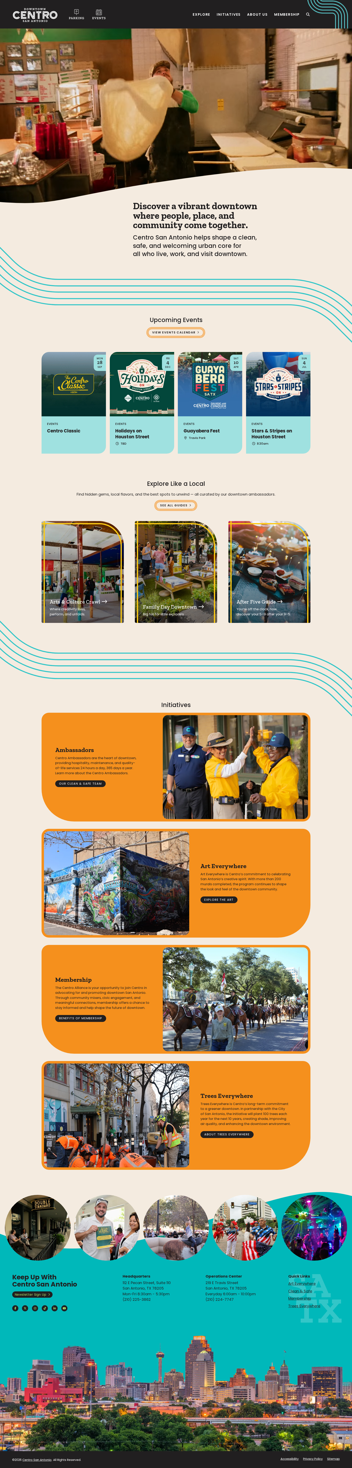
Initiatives (229, 14)
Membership (287, 14)
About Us (257, 14)
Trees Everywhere (304, 1306)
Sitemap (333, 1459)
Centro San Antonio (37, 1460)
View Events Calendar (174, 332)
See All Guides (174, 505)
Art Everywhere (302, 1283)
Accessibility (289, 1459)
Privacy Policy (313, 1459)
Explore (201, 14)
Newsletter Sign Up (30, 1294)
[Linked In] (55, 1308)
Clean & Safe (300, 1291)
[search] (308, 14)
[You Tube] (64, 1308)
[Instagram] (35, 1308)
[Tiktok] (45, 1308)
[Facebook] (15, 1308)
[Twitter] (25, 1308)
